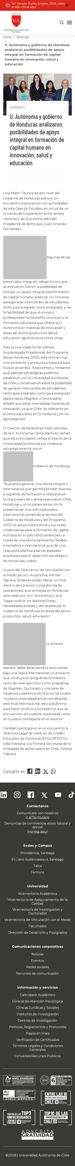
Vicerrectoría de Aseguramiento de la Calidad (37, 901)
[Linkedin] (3, 795)
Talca (37, 866)
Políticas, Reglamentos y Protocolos (37, 1027)
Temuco (37, 872)
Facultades (37, 926)
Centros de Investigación (37, 1020)
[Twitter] (44, 795)
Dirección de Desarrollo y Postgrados (37, 932)
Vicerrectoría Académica (37, 894)
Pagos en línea (37, 1033)
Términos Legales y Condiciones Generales (37, 1048)
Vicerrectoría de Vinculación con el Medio (37, 920)
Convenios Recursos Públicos (37, 1056)
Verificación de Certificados (37, 1040)
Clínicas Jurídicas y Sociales (37, 1008)
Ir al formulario (37, 817)
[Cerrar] (67, 5)
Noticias (23, 37)
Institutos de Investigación (38, 1014)
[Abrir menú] (69, 22)
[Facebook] (31, 795)
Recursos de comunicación (37, 973)
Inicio (7, 37)
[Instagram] (17, 795)
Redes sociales (37, 967)
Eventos (37, 961)
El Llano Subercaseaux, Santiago (38, 859)
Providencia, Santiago (37, 853)
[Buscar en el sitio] (62, 23)
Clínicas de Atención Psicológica (37, 1001)
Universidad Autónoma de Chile (44, 1155)
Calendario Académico (37, 995)
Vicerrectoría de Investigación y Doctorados (37, 911)
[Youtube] (58, 795)
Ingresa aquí (37, 831)
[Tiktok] (71, 795)
